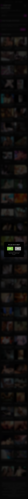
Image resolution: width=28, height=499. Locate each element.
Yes (10, 248)
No (18, 248)
